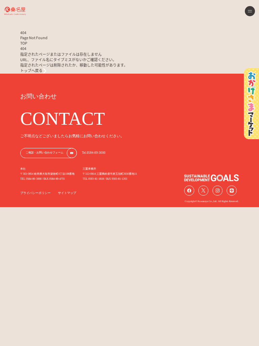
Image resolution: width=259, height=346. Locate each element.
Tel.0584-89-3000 (94, 152)
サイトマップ (67, 193)
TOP (23, 43)
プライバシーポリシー (35, 193)
